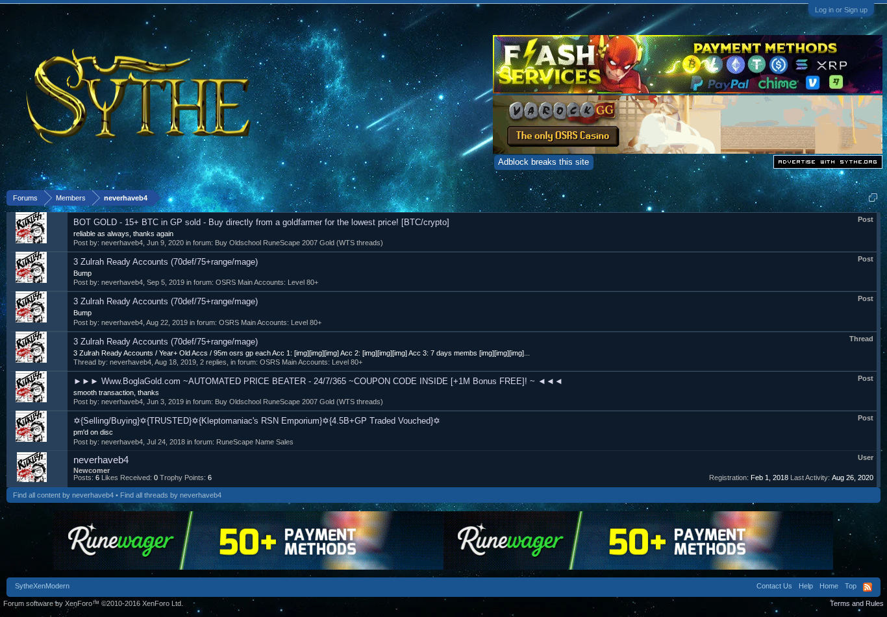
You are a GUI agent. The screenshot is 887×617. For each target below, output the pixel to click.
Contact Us (774, 586)
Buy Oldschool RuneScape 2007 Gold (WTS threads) (299, 243)
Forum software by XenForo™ (93, 603)
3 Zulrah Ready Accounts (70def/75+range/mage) (165, 262)
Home (828, 586)
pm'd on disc (93, 432)
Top (850, 586)
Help (806, 586)
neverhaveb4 (122, 243)
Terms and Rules (857, 603)
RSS (867, 587)
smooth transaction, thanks (116, 392)
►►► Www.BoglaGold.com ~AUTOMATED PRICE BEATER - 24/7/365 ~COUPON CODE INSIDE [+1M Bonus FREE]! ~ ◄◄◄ (318, 381)
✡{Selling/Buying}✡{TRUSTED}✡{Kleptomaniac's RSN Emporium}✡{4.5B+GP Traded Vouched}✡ (256, 421)
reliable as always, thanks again (123, 233)
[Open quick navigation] (873, 197)
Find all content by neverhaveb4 (63, 495)
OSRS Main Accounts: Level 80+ (267, 282)
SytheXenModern (42, 586)
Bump (82, 273)
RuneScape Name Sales (255, 442)
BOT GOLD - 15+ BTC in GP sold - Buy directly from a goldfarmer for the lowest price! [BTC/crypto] (261, 222)
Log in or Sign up (841, 10)
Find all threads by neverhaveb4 (170, 495)
